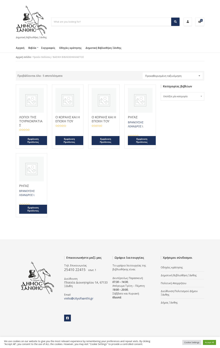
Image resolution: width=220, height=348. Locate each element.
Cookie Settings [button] (191, 342)
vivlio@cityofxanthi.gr (78, 298)
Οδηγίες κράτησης (70, 48)
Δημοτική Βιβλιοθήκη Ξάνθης (103, 48)
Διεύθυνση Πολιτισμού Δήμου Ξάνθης (179, 292)
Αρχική (20, 48)
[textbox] (182, 96)
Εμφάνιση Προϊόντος (33, 140)
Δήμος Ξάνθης (169, 302)
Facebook (67, 318)
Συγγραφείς (48, 48)
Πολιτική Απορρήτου (173, 283)
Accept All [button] (209, 342)
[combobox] (182, 96)
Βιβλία (32, 48)
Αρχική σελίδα (23, 57)
